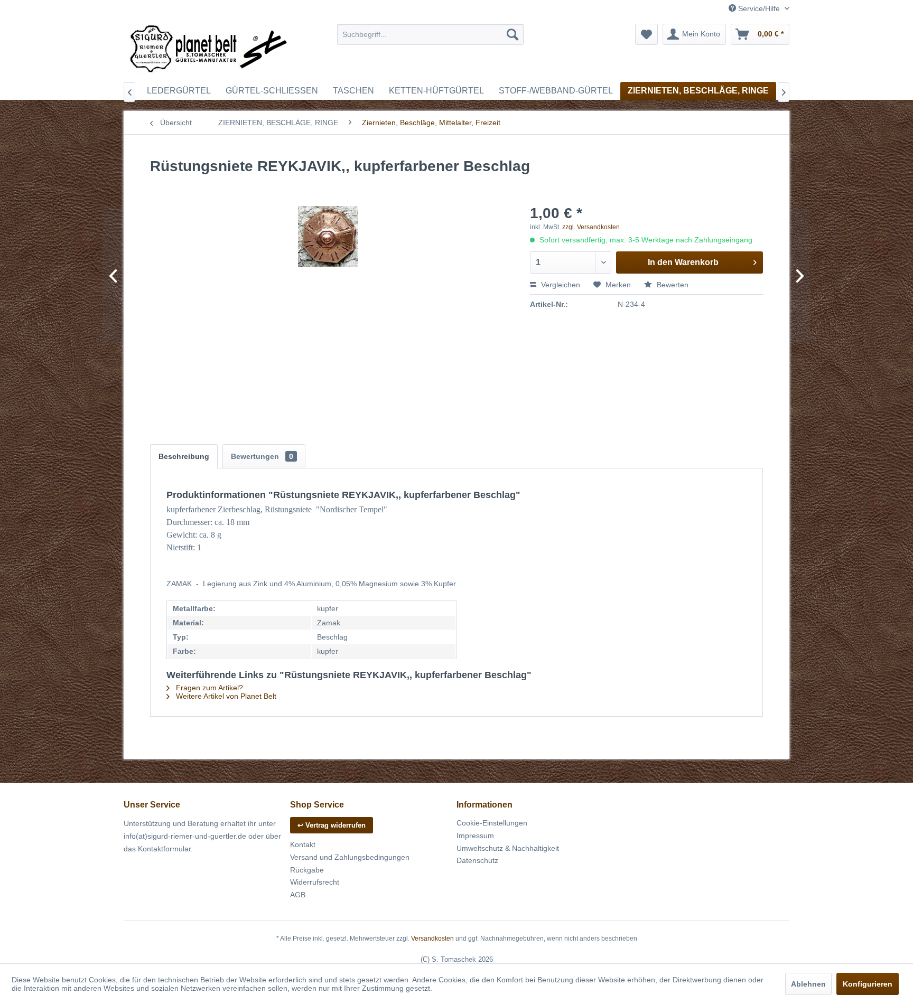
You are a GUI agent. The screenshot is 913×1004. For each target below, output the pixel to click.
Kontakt (302, 844)
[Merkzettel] (646, 34)
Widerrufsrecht (314, 882)
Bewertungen (262, 456)
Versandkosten (432, 938)
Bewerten (671, 284)
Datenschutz (477, 860)
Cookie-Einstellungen (491, 823)
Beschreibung (184, 456)
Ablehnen (808, 984)
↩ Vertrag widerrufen (331, 825)
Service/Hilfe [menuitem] (759, 8)
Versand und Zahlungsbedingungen (349, 857)
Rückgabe (307, 870)
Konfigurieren (867, 984)
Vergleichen (559, 284)
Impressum (475, 835)
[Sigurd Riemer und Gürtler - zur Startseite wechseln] (208, 50)
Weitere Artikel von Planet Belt (225, 696)
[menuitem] (430, 34)
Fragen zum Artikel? (208, 687)
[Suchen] (512, 34)
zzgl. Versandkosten (591, 227)
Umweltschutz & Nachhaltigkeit (507, 848)
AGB (297, 894)
